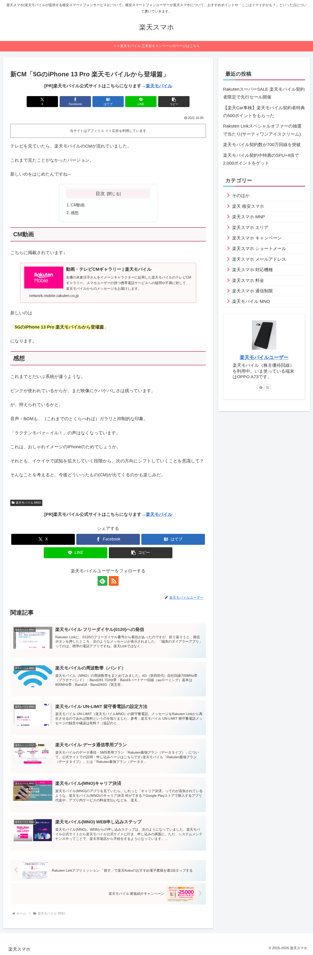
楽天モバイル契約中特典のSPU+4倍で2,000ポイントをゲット (261, 159)
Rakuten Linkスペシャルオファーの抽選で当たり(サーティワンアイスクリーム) (262, 130)
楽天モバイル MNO (28, 502)
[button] (174, 101)
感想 (74, 212)
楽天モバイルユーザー (264, 357)
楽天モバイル (159, 85)
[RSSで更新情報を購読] (114, 581)
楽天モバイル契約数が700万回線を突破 (262, 144)
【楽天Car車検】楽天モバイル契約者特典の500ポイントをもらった (264, 111)
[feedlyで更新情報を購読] (102, 581)
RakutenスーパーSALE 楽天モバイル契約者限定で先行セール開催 (264, 93)
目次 (100, 193)
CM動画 (78, 205)
